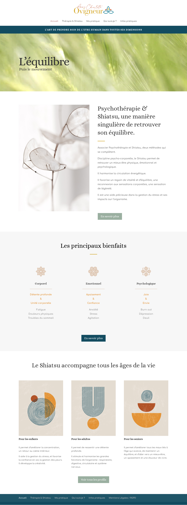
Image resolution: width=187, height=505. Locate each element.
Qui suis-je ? (110, 21)
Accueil (54, 21)
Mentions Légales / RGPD (122, 498)
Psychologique (146, 283)
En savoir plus (110, 216)
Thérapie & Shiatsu (72, 21)
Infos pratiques (128, 21)
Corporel (41, 283)
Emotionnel (93, 283)
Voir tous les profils (93, 479)
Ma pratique (93, 21)
